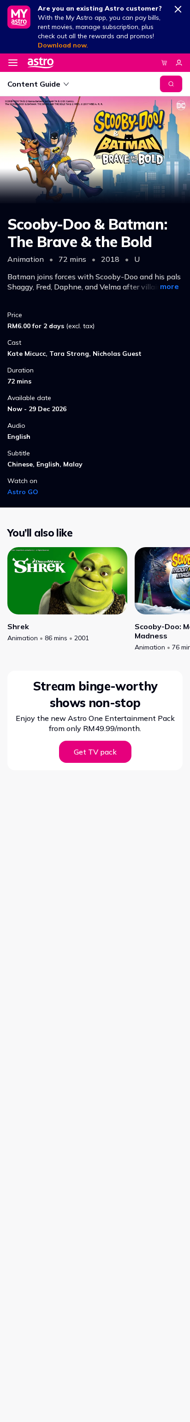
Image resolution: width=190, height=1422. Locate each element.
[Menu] (12, 62)
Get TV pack (95, 751)
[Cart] (164, 62)
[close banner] (178, 7)
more (169, 286)
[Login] (179, 62)
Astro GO (22, 492)
